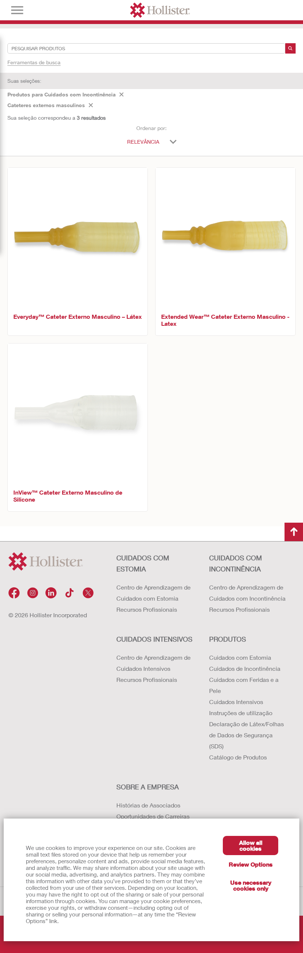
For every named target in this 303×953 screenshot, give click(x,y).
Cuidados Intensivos (154, 639)
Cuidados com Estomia (142, 563)
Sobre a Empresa (147, 787)
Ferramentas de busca (34, 62)
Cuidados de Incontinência (244, 668)
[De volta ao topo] (294, 532)
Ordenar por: (151, 128)
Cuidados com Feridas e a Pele (244, 685)
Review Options (251, 864)
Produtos (227, 639)
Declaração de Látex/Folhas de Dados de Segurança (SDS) (246, 734)
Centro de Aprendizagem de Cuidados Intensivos (153, 663)
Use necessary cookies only (250, 885)
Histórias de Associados (148, 805)
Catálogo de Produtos (238, 757)
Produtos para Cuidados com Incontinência (61, 94)
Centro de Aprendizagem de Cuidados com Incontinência (247, 593)
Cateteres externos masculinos (46, 105)
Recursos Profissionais (146, 609)
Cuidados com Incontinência (235, 563)
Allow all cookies (250, 845)
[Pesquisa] (290, 48)
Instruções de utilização (240, 712)
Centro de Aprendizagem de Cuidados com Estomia (153, 593)
